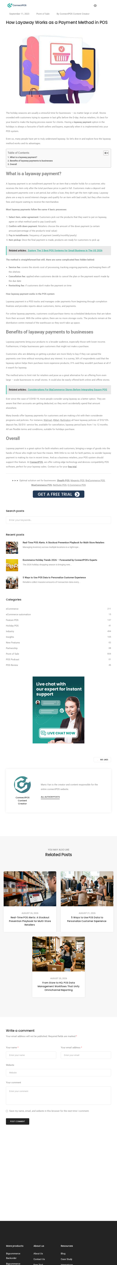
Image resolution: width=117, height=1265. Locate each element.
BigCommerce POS (95, 480)
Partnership (12, 648)
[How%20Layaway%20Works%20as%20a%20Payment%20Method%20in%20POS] (43, 821)
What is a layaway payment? (23, 157)
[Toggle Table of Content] (104, 153)
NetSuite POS (60, 485)
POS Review (12, 665)
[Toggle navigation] (95, 6)
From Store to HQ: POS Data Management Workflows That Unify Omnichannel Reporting (59, 986)
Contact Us (39, 1259)
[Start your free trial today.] (58, 494)
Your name (12, 1047)
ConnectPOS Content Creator (74, 13)
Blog (63, 1253)
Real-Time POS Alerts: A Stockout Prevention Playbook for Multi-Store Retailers (30, 921)
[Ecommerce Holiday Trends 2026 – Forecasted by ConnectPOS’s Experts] (12, 565)
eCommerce (12, 608)
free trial (72, 466)
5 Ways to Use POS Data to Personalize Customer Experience (87, 919)
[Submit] (108, 520)
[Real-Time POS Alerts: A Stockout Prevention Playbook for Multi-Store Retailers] (12, 548)
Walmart (48, 420)
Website (10, 1065)
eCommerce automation (18, 614)
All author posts (50, 796)
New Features (13, 642)
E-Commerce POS (77, 485)
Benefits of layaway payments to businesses (31, 161)
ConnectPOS (36, 462)
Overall (13, 164)
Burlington (65, 420)
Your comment (13, 1082)
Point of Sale (43, 13)
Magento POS (77, 480)
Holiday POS (12, 625)
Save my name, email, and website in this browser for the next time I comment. (49, 1111)
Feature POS (12, 620)
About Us (38, 1253)
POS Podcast (12, 659)
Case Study (66, 1259)
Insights (10, 637)
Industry (10, 631)
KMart (56, 420)
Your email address (71, 1047)
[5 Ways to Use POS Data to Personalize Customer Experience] (12, 583)
